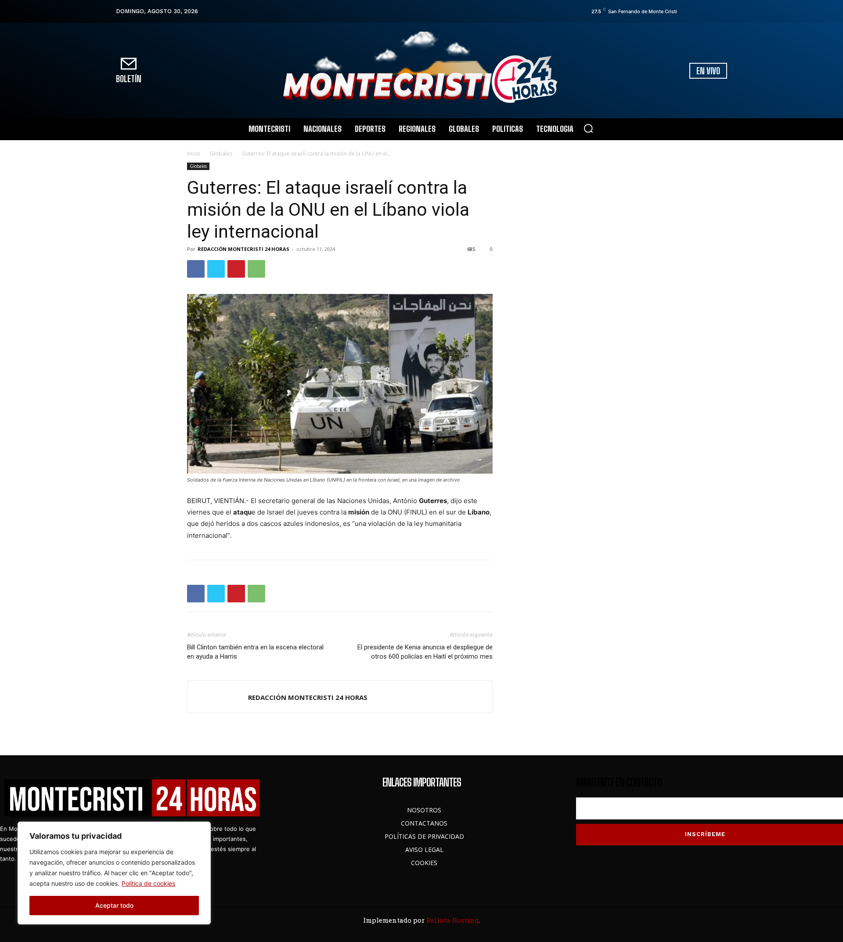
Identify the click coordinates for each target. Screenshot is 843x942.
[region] (114, 873)
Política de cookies (148, 883)
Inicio (193, 153)
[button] (588, 128)
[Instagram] (698, 11)
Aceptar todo (114, 905)
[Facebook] (686, 11)
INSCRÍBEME (705, 834)
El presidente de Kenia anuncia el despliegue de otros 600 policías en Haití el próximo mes (425, 651)
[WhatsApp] (256, 269)
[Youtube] (723, 11)
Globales (221, 153)
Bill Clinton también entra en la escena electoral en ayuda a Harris (255, 651)
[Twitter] (711, 11)
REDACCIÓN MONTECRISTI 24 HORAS (243, 249)
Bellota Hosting (452, 920)
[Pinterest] (236, 269)
